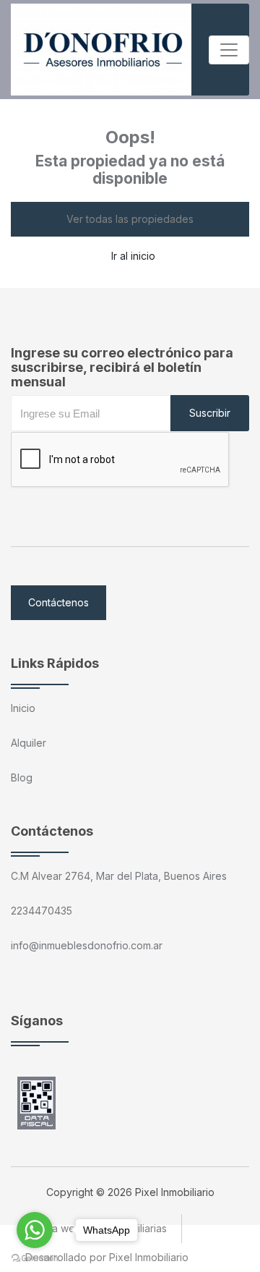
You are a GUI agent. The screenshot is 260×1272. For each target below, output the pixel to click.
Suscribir (209, 413)
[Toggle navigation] (229, 49)
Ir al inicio (133, 256)
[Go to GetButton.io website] (35, 1257)
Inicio (23, 708)
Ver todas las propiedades (130, 219)
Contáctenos (58, 602)
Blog (21, 777)
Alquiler (28, 743)
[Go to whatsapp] (35, 1230)
